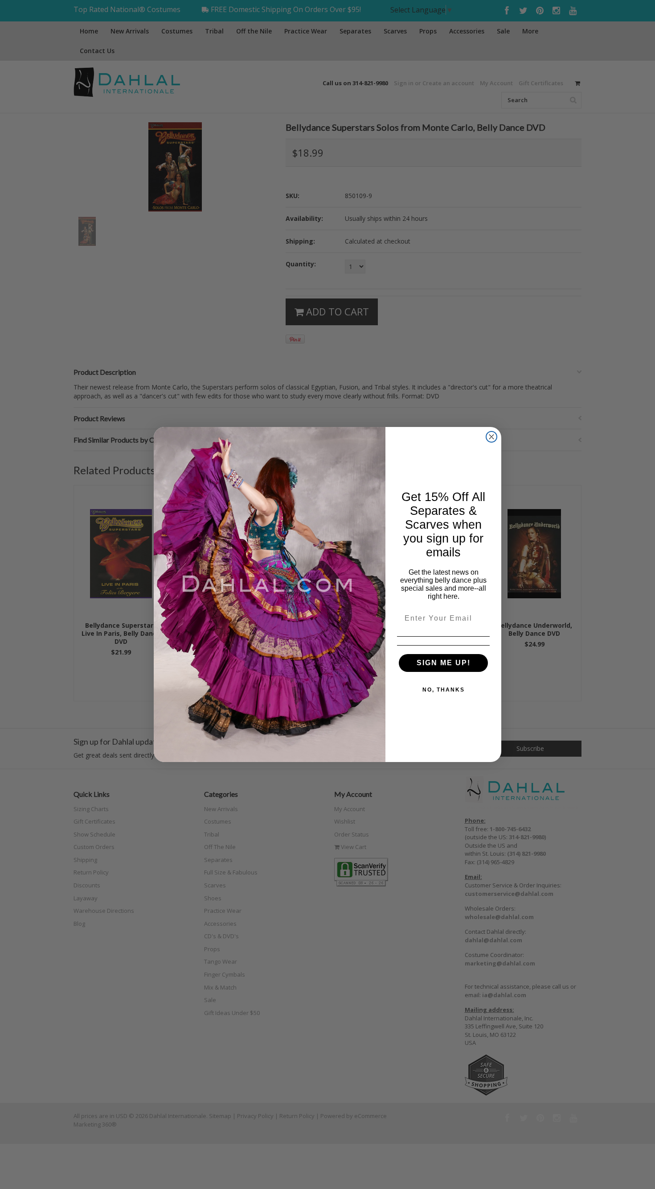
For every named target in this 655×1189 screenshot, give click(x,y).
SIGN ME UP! (444, 663)
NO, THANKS (443, 690)
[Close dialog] (491, 436)
